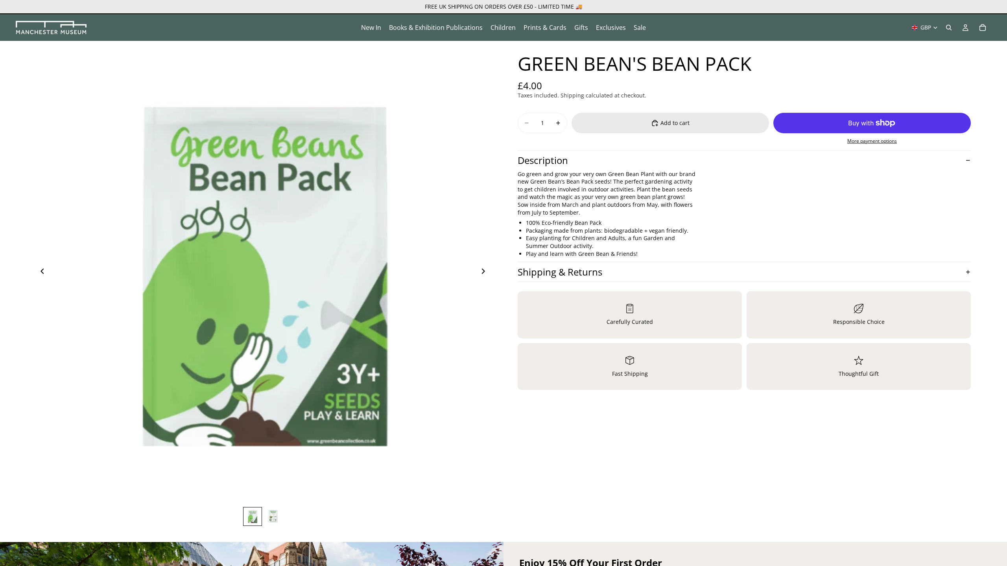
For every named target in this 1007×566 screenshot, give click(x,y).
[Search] (948, 27)
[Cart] (982, 27)
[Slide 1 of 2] (252, 516)
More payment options (872, 141)
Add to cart (675, 123)
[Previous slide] (40, 272)
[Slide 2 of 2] (273, 516)
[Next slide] (485, 272)
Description (543, 160)
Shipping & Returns (560, 271)
